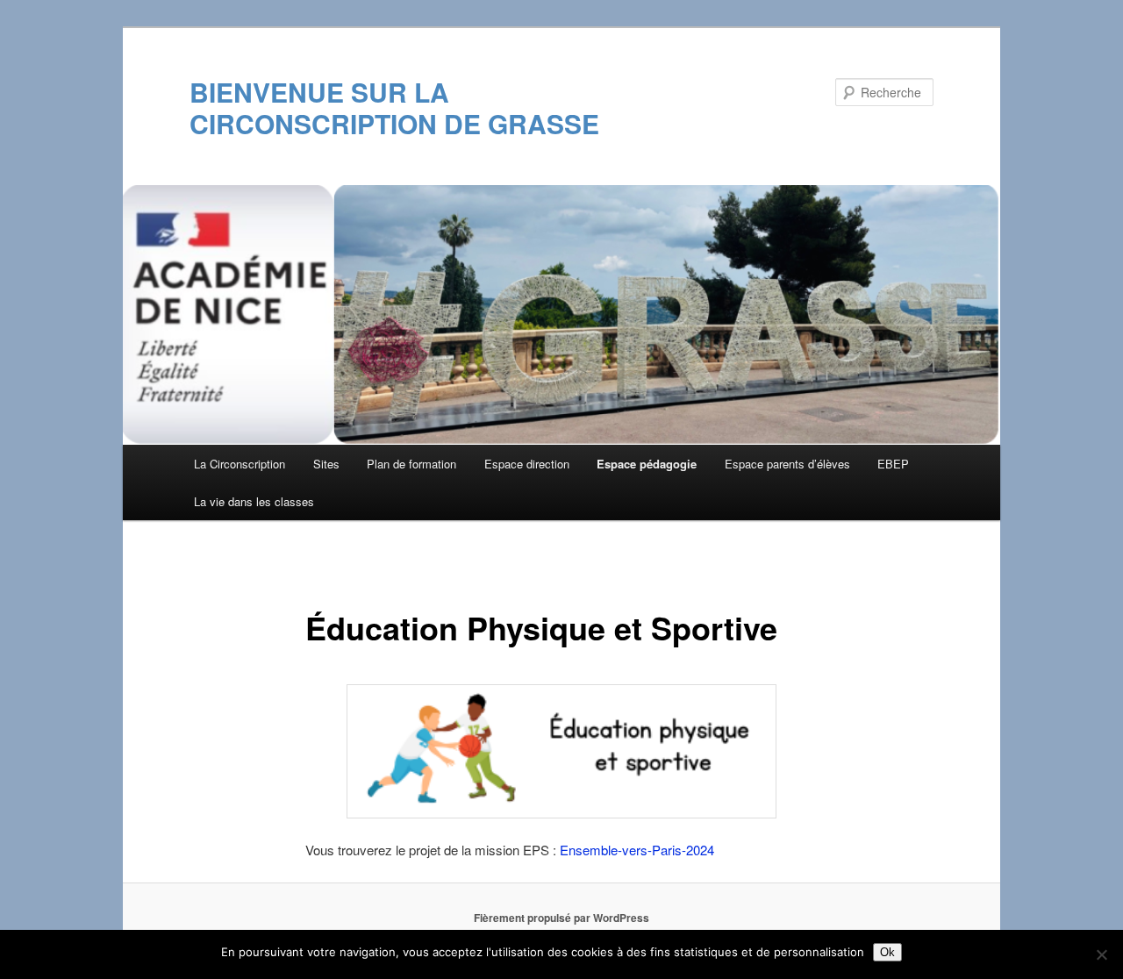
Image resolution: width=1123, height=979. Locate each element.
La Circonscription (239, 463)
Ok (887, 952)
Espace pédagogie (647, 463)
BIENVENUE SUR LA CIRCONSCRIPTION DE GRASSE (394, 107)
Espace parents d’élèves (787, 463)
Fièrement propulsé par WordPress (561, 917)
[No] (1101, 954)
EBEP (893, 463)
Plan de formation (411, 463)
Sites (326, 463)
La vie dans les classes (254, 501)
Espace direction (526, 463)
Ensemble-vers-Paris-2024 (637, 849)
